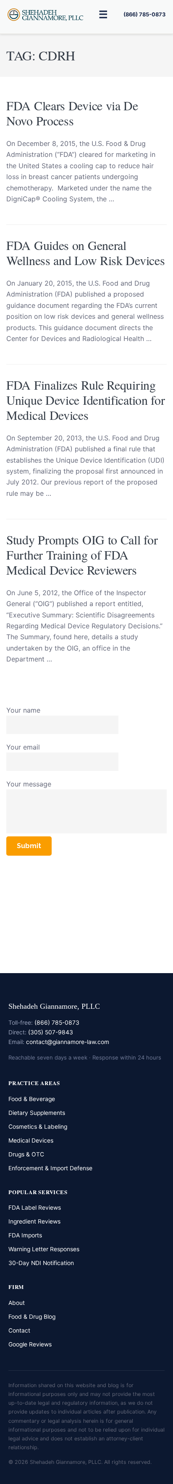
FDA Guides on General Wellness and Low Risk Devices (85, 252)
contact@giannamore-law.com (67, 1042)
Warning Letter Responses (43, 1249)
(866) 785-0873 (144, 14)
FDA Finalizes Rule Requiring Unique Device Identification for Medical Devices (85, 399)
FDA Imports (25, 1235)
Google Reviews (30, 1344)
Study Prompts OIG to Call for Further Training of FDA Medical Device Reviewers (81, 554)
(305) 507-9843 (50, 1032)
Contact (19, 1330)
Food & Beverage (31, 1099)
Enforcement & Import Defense (50, 1168)
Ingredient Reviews (34, 1221)
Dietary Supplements (36, 1112)
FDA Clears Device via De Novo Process (72, 113)
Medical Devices (30, 1140)
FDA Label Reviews (34, 1207)
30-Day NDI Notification (41, 1263)
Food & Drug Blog (31, 1316)
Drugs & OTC (26, 1154)
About (16, 1302)
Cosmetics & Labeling (37, 1126)
